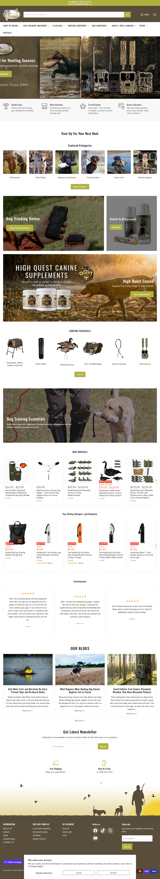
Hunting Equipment (77, 25)
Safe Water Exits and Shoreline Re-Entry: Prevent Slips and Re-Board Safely (28, 690)
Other (142, 25)
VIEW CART (67, 832)
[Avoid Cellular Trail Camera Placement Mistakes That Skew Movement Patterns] (132, 669)
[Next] (156, 481)
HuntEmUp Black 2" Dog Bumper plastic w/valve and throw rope (141, 554)
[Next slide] (153, 67)
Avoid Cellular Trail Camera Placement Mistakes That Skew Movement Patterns (132, 690)
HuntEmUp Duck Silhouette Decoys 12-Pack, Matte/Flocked (79, 492)
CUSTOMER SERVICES (42, 829)
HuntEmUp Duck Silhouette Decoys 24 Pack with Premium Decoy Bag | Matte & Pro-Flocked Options (141, 494)
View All (80, 374)
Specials (7, 32)
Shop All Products (80, 186)
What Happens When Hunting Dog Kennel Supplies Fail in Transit (80, 690)
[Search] (127, 14)
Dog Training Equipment (35, 25)
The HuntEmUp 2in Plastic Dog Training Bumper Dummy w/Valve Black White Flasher (111, 554)
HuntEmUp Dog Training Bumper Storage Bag (15, 553)
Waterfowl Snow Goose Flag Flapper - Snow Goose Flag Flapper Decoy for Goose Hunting (48, 494)
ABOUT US (7, 829)
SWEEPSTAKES (9, 839)
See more (79, 720)
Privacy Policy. (37, 866)
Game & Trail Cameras (123, 25)
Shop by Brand (11, 25)
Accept (79, 873)
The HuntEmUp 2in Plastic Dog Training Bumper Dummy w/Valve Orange (80, 554)
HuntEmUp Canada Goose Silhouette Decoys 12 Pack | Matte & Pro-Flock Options (110, 492)
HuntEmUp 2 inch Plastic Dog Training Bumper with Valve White (48, 554)
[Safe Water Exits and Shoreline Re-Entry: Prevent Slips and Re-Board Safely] (28, 669)
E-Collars (58, 25)
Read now (26, 710)
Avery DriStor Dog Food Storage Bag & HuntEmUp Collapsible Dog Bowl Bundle (17, 492)
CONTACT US (8, 842)
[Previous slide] (6, 67)
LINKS (5, 835)
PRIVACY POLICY (39, 839)
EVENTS (6, 832)
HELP (64, 835)
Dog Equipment (99, 25)
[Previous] (4, 481)
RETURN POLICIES (40, 832)
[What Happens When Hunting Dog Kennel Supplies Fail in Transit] (80, 669)
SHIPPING (37, 835)
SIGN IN (65, 829)
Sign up (103, 746)
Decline (113, 873)
